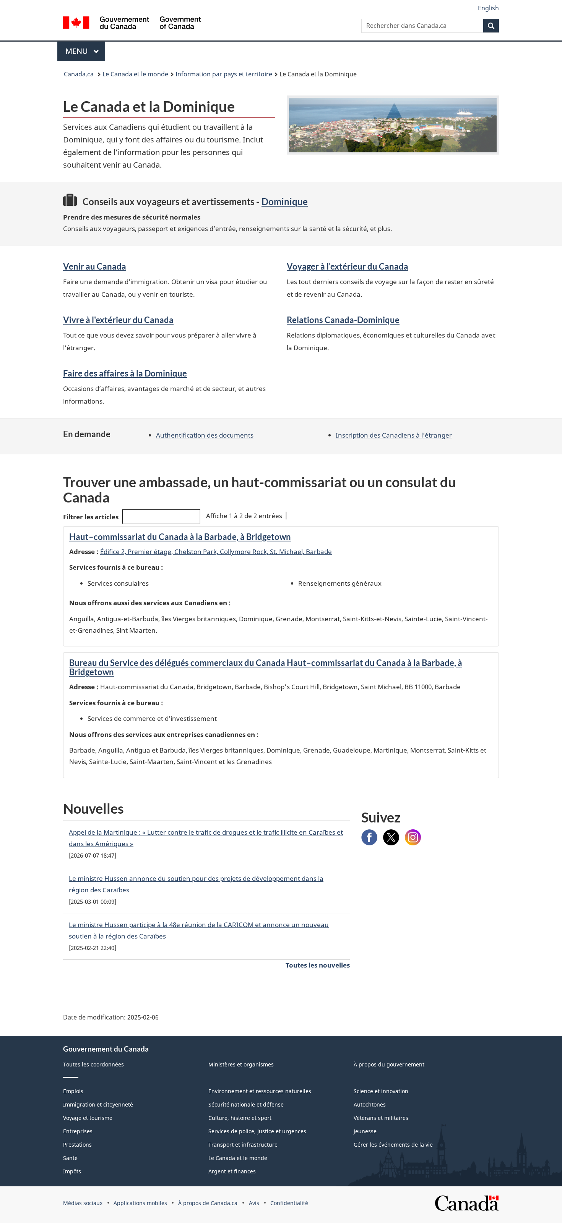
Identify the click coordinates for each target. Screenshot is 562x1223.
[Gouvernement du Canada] (132, 23)
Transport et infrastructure (243, 1144)
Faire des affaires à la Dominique (125, 373)
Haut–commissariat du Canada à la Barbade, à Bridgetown (180, 537)
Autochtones (370, 1104)
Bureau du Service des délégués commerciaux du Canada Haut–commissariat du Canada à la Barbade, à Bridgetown (265, 667)
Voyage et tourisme (87, 1117)
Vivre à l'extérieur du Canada (118, 320)
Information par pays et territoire (223, 74)
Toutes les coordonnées (93, 1064)
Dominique (285, 201)
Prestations (77, 1144)
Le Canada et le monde (135, 74)
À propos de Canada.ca (207, 1203)
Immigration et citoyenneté (98, 1104)
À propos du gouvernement (389, 1064)
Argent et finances (232, 1171)
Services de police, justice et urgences (257, 1131)
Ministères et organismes (241, 1064)
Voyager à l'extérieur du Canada (347, 266)
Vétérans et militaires (381, 1117)
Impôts (72, 1171)
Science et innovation (381, 1091)
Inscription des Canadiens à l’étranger (394, 435)
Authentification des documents (204, 435)
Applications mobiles (140, 1203)
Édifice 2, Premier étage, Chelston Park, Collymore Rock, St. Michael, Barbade (216, 551)
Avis (254, 1203)
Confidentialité (289, 1203)
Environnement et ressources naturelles (259, 1091)
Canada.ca (79, 74)
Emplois (73, 1091)
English (488, 8)
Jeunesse (365, 1131)
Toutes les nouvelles (318, 965)
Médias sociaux (82, 1203)
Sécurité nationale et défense (246, 1104)
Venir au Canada (94, 266)
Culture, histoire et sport (239, 1117)
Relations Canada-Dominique (343, 320)
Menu (77, 51)
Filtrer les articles (91, 516)
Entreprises (78, 1131)
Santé (70, 1158)
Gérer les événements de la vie (393, 1144)
